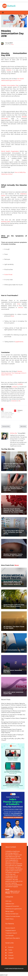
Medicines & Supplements (13, 909)
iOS (19, 401)
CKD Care (8, 901)
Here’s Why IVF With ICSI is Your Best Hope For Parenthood (13, 726)
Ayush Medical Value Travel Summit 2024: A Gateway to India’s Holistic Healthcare (13, 583)
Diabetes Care (9, 903)
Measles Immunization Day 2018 (12, 33)
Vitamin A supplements (6, 417)
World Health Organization (10, 151)
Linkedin (10, 952)
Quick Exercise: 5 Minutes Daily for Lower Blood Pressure (14, 605)
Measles (6, 412)
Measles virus (4, 416)
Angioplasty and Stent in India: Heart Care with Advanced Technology (14, 708)
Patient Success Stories (12, 916)
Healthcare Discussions (12, 938)
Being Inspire (9, 911)
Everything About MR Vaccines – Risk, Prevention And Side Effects (14, 532)
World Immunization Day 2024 (14, 650)
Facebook (10, 947)
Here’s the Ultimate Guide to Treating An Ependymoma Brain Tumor (12, 735)
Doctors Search (10, 928)
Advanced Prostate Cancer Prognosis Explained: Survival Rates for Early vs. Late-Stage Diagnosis (12, 731)
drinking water (5, 221)
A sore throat (8, 274)
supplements (19, 341)
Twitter (10, 950)
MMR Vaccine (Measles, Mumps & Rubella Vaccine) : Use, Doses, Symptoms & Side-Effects (14, 466)
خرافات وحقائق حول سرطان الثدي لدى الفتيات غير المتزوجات (12, 739)
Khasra (2, 412)
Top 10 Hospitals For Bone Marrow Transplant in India (14, 719)
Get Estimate (9, 935)
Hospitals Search (10, 930)
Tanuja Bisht (9, 43)
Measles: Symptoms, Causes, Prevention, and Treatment (13, 554)
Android (13, 401)
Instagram (11, 958)
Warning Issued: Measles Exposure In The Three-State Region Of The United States (13, 510)
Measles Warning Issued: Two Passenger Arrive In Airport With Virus (13, 373)
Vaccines (9, 416)
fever (12, 316)
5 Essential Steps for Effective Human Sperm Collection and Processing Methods (13, 711)
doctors (20, 307)
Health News (9, 919)
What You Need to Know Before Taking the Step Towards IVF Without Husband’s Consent (13, 704)
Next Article (23, 426)
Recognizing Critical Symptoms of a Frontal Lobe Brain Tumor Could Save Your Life (13, 722)
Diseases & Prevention (12, 906)
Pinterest (10, 955)
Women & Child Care (11, 914)
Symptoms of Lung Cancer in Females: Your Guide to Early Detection (13, 715)
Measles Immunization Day (9, 85)
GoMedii (19, 384)
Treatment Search (11, 933)
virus (18, 304)
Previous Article (5, 426)
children (8, 70)
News (12, 44)
